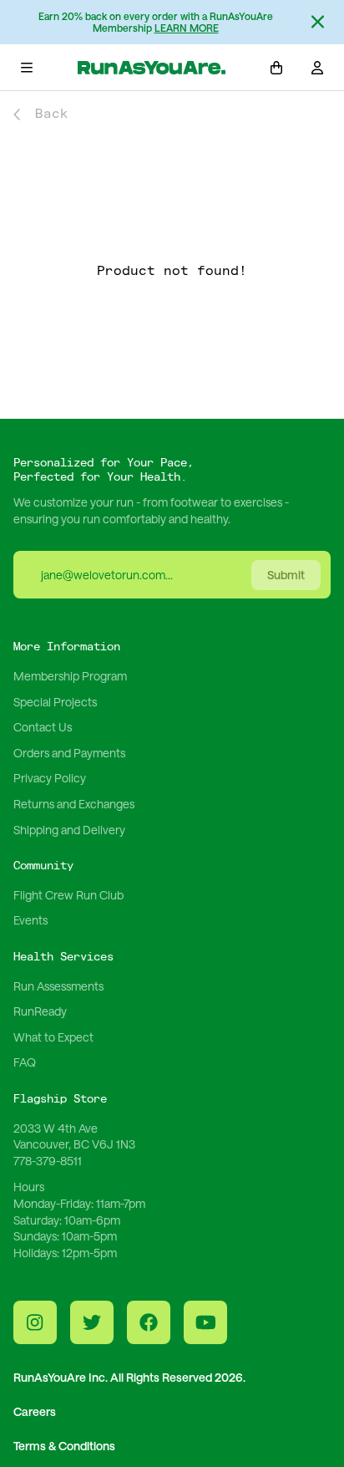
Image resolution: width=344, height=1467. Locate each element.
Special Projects (55, 702)
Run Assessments (58, 986)
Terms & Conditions (64, 1446)
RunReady (40, 1011)
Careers (34, 1411)
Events (30, 920)
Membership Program (70, 676)
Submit (286, 575)
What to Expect (53, 1037)
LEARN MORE (186, 27)
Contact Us (42, 727)
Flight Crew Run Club (68, 895)
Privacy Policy (49, 778)
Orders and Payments (69, 753)
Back (51, 114)
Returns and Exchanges (73, 804)
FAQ (24, 1062)
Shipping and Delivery (69, 830)
